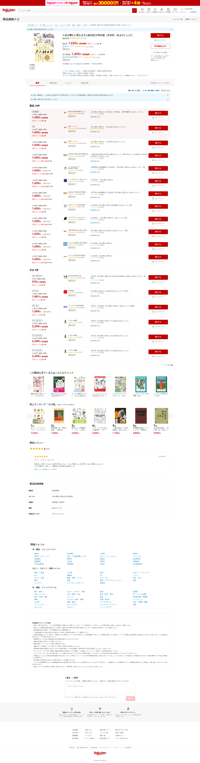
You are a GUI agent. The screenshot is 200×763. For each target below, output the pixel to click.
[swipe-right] (170, 387)
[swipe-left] (29, 387)
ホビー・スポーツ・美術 (62, 25)
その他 (85, 25)
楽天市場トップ (33, 25)
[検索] (134, 10)
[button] (149, 10)
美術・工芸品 (76, 25)
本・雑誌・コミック (46, 25)
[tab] (37, 83)
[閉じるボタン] (171, 29)
